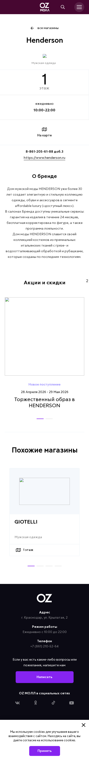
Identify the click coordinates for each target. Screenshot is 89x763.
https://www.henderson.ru (44, 157)
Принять (44, 751)
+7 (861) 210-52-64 (44, 646)
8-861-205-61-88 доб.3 (44, 151)
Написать (44, 677)
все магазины (48, 28)
